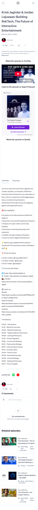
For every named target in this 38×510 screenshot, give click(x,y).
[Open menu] (3, 3)
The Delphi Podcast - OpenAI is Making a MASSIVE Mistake (25, 461)
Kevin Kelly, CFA (24, 448)
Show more (5, 55)
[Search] (33, 3)
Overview (5, 180)
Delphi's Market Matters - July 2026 (27, 476)
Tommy (23, 466)
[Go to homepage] (18, 3)
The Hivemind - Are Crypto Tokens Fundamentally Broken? (26, 493)
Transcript (16, 180)
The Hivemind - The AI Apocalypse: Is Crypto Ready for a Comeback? (27, 442)
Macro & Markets (22, 438)
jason (22, 481)
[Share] (18, 45)
